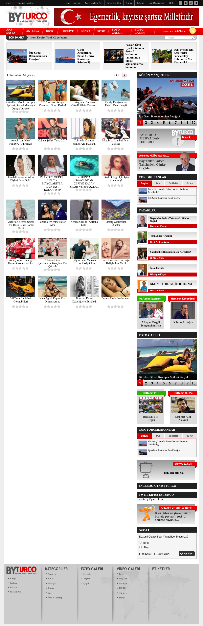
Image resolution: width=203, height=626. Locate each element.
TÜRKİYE (67, 31)
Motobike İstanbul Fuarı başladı (115, 142)
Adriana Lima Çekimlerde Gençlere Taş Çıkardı (52, 263)
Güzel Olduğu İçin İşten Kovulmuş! (115, 179)
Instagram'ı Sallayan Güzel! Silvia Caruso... (84, 104)
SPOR (101, 31)
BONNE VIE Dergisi (150, 418)
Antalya (52, 574)
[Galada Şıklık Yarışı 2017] (52, 138)
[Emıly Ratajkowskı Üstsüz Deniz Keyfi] (116, 99)
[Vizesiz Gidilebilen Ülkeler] (116, 219)
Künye (13, 578)
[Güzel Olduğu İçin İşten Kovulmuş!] (116, 174)
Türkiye (52, 583)
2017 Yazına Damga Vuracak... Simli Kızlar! (52, 104)
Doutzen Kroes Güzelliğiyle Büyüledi (84, 300)
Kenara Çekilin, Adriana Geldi (84, 223)
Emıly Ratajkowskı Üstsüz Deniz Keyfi (116, 104)
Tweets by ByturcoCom (150, 499)
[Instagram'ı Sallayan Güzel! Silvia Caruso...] (84, 99)
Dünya (51, 588)
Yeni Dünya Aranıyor (161, 235)
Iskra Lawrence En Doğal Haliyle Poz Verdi (116, 262)
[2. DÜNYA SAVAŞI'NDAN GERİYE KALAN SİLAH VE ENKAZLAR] (84, 174)
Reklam (13, 587)
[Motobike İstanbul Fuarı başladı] (116, 138)
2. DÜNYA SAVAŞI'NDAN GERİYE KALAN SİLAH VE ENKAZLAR (84, 182)
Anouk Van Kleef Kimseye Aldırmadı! (20, 142)
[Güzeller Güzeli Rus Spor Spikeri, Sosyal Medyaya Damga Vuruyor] (20, 99)
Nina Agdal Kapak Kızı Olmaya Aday (52, 300)
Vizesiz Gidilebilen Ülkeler (115, 223)
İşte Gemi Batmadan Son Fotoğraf (164, 198)
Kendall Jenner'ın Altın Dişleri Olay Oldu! (21, 179)
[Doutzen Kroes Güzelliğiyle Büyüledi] (84, 296)
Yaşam (86, 578)
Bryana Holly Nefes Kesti (116, 298)
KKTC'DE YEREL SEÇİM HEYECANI (171, 284)
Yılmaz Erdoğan (183, 322)
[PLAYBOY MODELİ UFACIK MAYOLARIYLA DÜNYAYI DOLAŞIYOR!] (52, 174)
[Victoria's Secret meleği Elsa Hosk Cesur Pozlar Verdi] (20, 219)
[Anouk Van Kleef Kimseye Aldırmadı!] (20, 138)
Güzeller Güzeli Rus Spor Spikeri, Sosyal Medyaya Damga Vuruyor (20, 105)
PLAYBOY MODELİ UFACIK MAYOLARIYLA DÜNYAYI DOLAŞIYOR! (52, 183)
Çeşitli (86, 583)
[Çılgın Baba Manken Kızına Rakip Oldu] (84, 257)
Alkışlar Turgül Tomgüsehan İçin (151, 324)
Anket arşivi (163, 553)
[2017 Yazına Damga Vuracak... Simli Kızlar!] (52, 99)
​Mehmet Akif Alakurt (183, 418)
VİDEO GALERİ (140, 31)
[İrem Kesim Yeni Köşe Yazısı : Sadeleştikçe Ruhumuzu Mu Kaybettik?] (162, 62)
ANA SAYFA (10, 31)
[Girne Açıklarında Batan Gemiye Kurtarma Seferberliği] (65, 62)
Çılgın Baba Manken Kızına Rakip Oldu (84, 262)
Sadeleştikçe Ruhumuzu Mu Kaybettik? (170, 252)
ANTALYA (32, 31)
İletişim (13, 583)
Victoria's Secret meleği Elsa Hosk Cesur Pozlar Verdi (21, 225)
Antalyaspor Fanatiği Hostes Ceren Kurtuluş (20, 262)
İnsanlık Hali (157, 268)
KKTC (50, 31)
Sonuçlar (146, 553)
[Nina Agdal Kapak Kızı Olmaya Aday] (52, 296)
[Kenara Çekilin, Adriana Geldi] (84, 219)
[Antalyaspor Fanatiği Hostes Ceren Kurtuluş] (20, 257)
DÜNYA (85, 31)
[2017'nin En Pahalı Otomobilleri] (20, 296)
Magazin (123, 578)
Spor (50, 593)
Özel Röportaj (55, 597)
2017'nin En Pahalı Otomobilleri (21, 300)
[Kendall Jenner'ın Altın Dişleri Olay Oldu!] (20, 174)
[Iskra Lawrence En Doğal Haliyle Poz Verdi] (116, 257)
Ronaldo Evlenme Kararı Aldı (52, 223)
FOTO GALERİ (117, 31)
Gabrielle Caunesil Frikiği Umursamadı (84, 142)
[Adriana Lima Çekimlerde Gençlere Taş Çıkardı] (52, 257)
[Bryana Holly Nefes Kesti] (116, 296)
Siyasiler (87, 574)
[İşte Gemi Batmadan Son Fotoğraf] (17, 62)
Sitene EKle (15, 591)
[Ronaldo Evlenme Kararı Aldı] (52, 219)
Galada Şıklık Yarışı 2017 (52, 140)
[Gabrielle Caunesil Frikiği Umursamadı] (84, 138)
